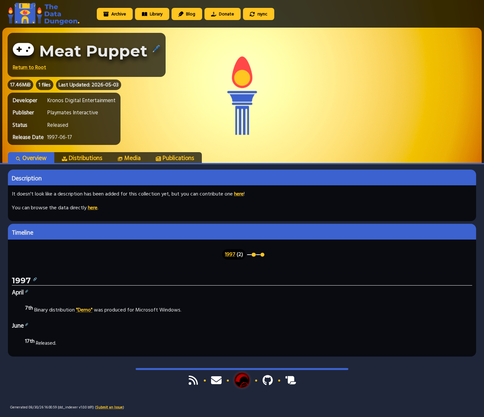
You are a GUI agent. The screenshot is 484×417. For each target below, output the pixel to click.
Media (132, 158)
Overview (34, 158)
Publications (178, 158)
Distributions (85, 158)
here (239, 194)
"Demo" (84, 310)
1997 (230, 254)
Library (156, 14)
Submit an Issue (109, 407)
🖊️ (156, 49)
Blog (190, 14)
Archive (118, 14)
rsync (261, 14)
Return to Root (29, 67)
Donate (226, 14)
